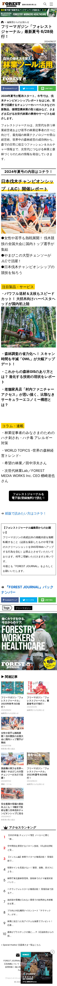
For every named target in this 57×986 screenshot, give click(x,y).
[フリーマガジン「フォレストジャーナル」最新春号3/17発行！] (38, 687)
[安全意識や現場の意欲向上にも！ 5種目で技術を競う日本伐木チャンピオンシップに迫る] (12, 794)
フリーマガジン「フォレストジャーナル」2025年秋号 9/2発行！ (12, 702)
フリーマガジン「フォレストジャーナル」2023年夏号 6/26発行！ (38, 773)
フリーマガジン (23, 608)
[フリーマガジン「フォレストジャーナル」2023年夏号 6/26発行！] (38, 758)
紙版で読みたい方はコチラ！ (25, 513)
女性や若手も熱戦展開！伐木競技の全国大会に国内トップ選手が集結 (12, 738)
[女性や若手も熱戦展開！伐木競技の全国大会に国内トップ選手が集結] (12, 723)
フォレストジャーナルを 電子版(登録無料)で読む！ (28, 495)
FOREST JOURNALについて (15, 960)
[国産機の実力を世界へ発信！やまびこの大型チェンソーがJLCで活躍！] (12, 758)
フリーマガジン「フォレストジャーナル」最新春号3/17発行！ (38, 700)
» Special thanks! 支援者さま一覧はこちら (21, 945)
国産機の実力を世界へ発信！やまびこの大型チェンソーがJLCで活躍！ (12, 773)
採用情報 (9, 967)
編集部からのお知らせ (18, 22)
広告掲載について (11, 964)
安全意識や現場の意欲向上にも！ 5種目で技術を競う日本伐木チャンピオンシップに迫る (12, 808)
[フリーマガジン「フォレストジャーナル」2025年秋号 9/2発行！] (12, 687)
